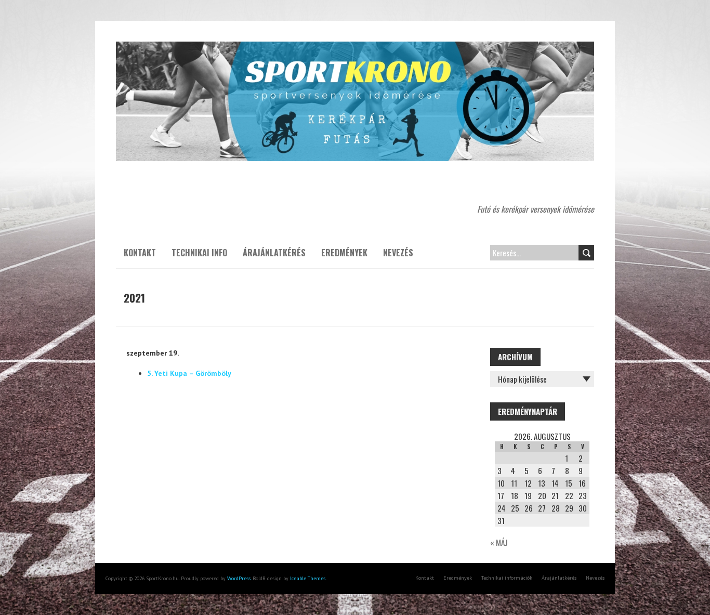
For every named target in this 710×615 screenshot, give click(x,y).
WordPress (239, 578)
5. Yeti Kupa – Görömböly (189, 373)
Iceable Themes (307, 578)
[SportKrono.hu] (355, 46)
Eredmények (344, 252)
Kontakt (140, 252)
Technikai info (199, 252)
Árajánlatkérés (274, 252)
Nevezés (398, 252)
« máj (499, 542)
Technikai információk (506, 577)
